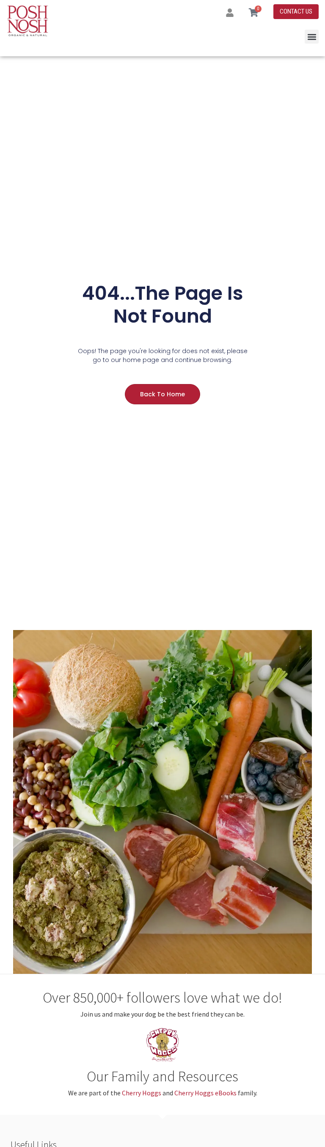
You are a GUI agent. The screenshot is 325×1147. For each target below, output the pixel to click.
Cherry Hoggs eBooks (205, 1093)
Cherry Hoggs (141, 1093)
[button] (312, 37)
